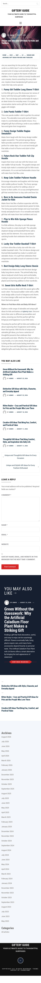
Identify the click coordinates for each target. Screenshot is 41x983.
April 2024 (5, 869)
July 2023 (5, 912)
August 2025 (6, 793)
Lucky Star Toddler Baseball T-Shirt (20, 243)
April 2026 (5, 756)
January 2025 (6, 827)
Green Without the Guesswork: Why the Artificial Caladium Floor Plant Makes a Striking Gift (18, 372)
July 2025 (5, 798)
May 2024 (5, 864)
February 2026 (6, 765)
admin (12, 35)
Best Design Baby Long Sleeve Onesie (21, 266)
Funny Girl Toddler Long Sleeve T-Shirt (21, 89)
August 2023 (6, 907)
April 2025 (5, 812)
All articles (5, 932)
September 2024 (7, 845)
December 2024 (7, 831)
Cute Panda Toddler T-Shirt (16, 111)
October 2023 (6, 897)
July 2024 (5, 855)
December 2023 (7, 888)
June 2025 (5, 803)
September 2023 (7, 902)
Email (4, 535)
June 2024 (5, 860)
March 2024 (5, 874)
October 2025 (6, 784)
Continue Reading (20, 662)
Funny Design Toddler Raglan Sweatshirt (15, 132)
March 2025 (5, 817)
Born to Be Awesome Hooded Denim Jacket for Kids (19, 198)
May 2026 (5, 751)
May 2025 (5, 808)
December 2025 (7, 775)
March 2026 (5, 760)
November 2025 (7, 779)
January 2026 (6, 770)
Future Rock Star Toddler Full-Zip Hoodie (17, 157)
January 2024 (6, 883)
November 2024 (7, 836)
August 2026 (6, 737)
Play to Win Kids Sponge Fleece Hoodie (17, 220)
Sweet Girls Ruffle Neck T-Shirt (19, 285)
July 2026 (5, 742)
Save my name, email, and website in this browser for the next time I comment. (19, 558)
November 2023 (7, 893)
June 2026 (5, 746)
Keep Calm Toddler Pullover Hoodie (20, 177)
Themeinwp (25, 970)
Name (4, 525)
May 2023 (5, 921)
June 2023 (5, 916)
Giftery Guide (20, 10)
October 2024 (6, 841)
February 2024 (6, 879)
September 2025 (7, 789)
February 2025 (6, 822)
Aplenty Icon (27, 311)
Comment (6, 495)
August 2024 (6, 850)
